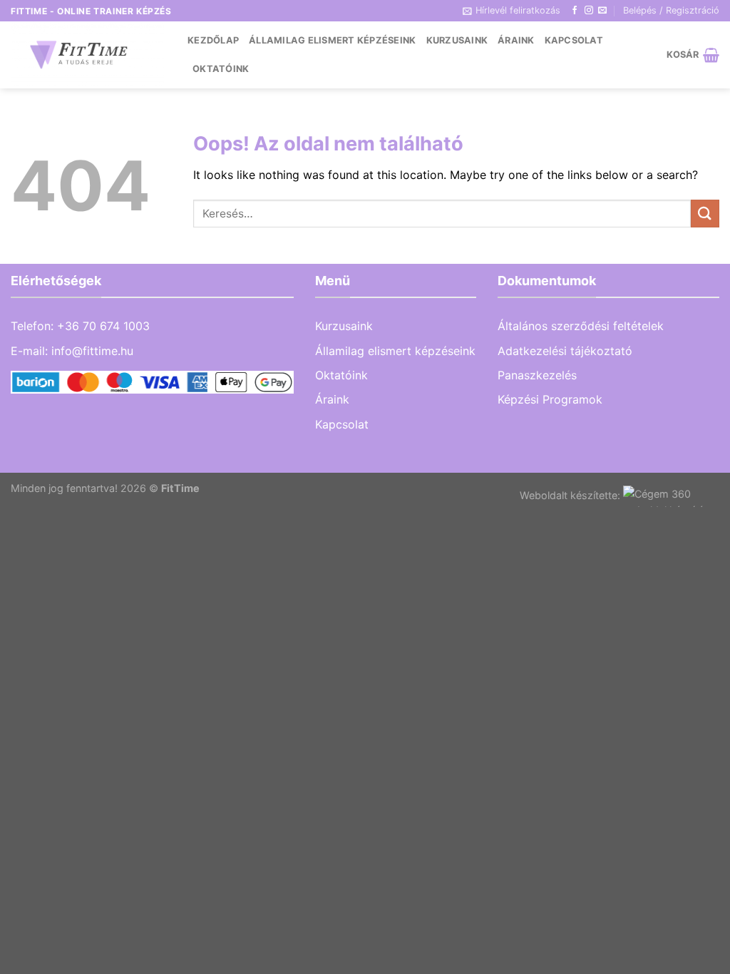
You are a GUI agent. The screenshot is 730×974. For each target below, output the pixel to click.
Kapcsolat (574, 40)
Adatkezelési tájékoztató (565, 351)
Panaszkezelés (537, 375)
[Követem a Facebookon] (574, 11)
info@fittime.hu (92, 351)
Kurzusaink (457, 40)
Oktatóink (220, 68)
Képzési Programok (550, 399)
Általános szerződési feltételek (581, 326)
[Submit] (705, 213)
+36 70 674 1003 (103, 326)
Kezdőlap (213, 40)
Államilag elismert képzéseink (332, 40)
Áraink (516, 40)
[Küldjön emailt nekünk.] (602, 11)
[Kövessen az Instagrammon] (589, 11)
